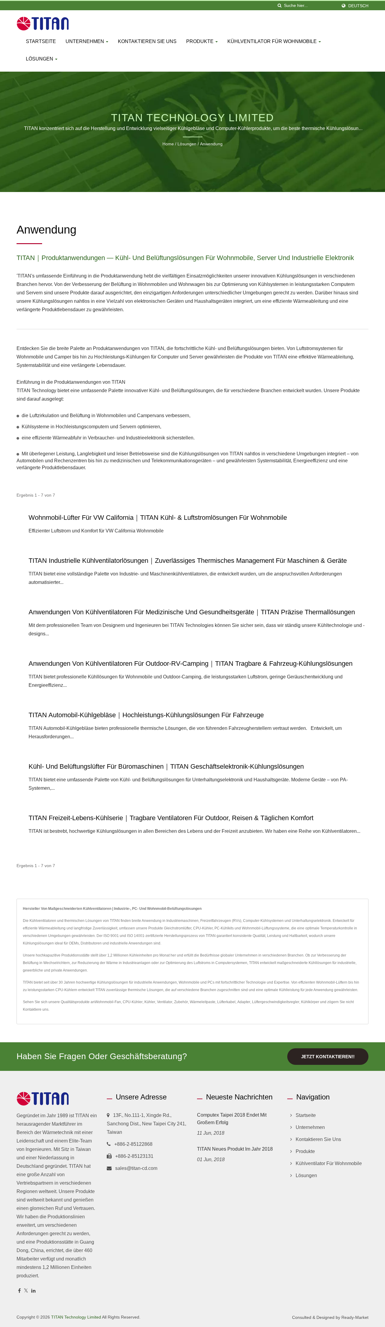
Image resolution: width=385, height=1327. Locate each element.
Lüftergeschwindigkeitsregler (275, 1002)
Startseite (41, 41)
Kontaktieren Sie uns (147, 41)
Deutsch (358, 5)
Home (168, 143)
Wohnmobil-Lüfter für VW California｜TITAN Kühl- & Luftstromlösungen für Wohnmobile (158, 517)
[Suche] (279, 5)
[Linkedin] (33, 1291)
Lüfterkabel (226, 1002)
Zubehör (181, 1002)
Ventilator (164, 1002)
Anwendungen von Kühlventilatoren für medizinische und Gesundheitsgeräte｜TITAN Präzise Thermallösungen (192, 612)
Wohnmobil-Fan (108, 1002)
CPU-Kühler (133, 1002)
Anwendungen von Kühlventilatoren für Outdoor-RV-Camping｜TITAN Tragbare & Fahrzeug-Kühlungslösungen (191, 663)
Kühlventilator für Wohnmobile (272, 41)
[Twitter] (26, 1291)
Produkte (200, 41)
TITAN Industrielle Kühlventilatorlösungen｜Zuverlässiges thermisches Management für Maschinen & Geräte (188, 560)
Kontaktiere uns (35, 1009)
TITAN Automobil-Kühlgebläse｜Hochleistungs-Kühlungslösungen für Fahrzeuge (146, 715)
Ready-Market (354, 1317)
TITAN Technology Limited (76, 1317)
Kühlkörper (310, 1002)
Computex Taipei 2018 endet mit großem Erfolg (231, 1118)
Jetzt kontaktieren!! (328, 1056)
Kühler (149, 1002)
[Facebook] (19, 1291)
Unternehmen (85, 41)
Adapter (243, 1002)
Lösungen (40, 58)
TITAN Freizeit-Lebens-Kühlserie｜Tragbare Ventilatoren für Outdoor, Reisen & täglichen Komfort (171, 818)
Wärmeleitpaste (202, 1002)
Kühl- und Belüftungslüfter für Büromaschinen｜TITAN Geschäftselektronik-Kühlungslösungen (166, 766)
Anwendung (211, 143)
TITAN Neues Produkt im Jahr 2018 (235, 1149)
